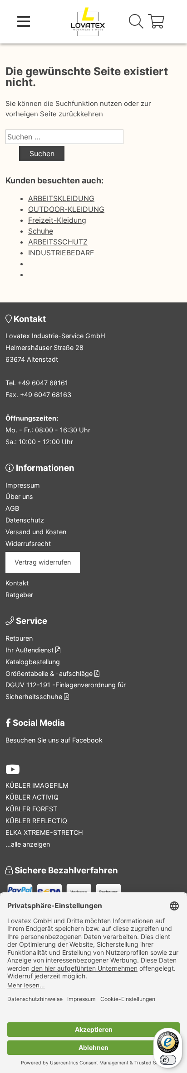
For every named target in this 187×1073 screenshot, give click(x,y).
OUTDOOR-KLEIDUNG (66, 209)
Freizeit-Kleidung (57, 220)
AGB (12, 508)
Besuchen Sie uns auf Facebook (54, 740)
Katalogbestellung (32, 662)
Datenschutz (24, 520)
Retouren (19, 638)
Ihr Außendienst (30, 650)
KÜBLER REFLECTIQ (36, 820)
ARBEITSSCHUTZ (58, 241)
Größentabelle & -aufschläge (49, 673)
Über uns (19, 496)
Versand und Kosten (35, 532)
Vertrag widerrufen (43, 562)
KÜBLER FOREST (31, 809)
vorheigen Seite (31, 114)
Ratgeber (19, 595)
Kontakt (17, 583)
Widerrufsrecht (28, 543)
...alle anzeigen (27, 844)
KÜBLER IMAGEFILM (37, 785)
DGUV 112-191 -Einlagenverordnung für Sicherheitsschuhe (65, 690)
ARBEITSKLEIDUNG (61, 198)
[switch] (168, 1060)
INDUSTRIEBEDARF (61, 252)
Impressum (22, 485)
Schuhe (40, 230)
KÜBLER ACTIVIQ (32, 797)
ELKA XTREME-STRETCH (44, 832)
